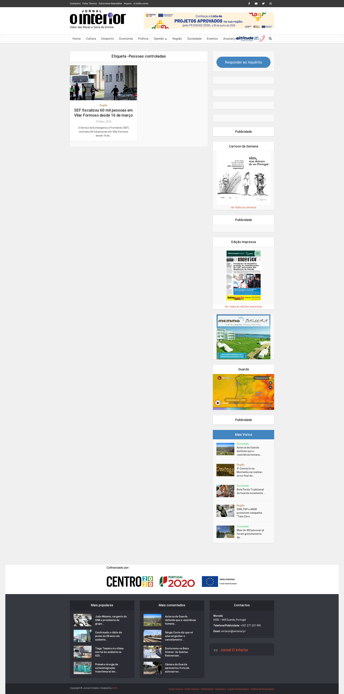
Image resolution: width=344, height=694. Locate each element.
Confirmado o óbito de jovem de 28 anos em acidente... (108, 636)
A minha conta (140, 3)
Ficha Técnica (89, 3)
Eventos (212, 38)
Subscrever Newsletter (110, 3)
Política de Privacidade (262, 689)
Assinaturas (231, 38)
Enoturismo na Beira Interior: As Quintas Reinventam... (177, 652)
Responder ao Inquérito (243, 62)
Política (143, 38)
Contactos (75, 3)
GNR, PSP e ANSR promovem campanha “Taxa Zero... (249, 513)
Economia (126, 38)
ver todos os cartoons (243, 207)
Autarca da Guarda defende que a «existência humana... (249, 451)
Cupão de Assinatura (238, 689)
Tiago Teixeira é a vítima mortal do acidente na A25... (109, 652)
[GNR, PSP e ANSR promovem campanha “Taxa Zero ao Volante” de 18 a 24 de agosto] (226, 511)
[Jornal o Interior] (98, 17)
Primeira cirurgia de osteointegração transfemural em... (106, 668)
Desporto (107, 38)
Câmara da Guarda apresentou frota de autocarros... (177, 668)
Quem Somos (176, 689)
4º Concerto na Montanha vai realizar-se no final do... (250, 472)
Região (177, 38)
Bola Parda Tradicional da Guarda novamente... (251, 491)
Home (77, 38)
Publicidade (207, 689)
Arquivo (128, 3)
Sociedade (194, 38)
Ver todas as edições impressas (243, 306)
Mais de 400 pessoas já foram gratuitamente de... (250, 534)
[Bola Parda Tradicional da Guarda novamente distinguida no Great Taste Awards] (226, 491)
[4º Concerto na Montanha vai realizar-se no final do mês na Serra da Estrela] (226, 470)
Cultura (91, 38)
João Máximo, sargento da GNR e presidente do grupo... (111, 620)
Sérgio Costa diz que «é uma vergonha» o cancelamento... (179, 636)
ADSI (114, 688)
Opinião (159, 38)
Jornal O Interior (234, 650)
